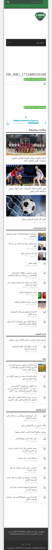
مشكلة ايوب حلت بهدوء (27, 458)
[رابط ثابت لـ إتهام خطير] (42, 266)
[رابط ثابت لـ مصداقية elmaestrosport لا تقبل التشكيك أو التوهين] (42, 237)
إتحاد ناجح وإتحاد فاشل (28, 292)
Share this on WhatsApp (36, 79)
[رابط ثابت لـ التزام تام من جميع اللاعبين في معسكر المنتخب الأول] (42, 500)
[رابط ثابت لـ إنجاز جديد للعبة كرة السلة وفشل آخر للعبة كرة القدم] (42, 285)
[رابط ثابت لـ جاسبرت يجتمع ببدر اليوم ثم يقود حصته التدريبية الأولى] (42, 480)
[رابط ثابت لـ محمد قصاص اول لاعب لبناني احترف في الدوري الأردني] (42, 451)
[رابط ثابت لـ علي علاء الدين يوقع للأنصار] (42, 441)
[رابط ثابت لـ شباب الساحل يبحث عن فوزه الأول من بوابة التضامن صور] (42, 379)
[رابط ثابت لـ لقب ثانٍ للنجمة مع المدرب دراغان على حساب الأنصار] (42, 419)
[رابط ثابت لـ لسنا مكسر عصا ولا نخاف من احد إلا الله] (42, 247)
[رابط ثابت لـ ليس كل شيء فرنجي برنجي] (26, 206)
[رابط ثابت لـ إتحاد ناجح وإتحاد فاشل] (42, 295)
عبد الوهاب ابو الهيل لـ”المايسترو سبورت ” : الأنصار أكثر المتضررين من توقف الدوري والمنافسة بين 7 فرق (22, 388)
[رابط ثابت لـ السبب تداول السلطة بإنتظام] (42, 305)
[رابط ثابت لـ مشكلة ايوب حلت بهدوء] (42, 461)
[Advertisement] (27, 29)
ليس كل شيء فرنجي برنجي (33, 219)
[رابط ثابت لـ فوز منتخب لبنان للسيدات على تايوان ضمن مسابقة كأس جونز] (26, 175)
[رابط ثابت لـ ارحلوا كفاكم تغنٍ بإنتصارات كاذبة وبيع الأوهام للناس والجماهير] (42, 324)
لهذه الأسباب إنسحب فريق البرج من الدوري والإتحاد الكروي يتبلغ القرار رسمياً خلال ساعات (23, 367)
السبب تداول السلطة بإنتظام (26, 302)
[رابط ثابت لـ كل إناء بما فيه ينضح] (42, 256)
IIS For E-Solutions (25, 548)
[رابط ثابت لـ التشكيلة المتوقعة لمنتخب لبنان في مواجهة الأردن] (42, 490)
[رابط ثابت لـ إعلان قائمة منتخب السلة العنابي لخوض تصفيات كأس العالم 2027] (26, 144)
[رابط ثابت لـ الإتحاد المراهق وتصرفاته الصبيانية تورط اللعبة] (42, 315)
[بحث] (8, 2)
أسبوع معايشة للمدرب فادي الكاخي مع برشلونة (26, 340)
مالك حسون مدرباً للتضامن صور (33, 425)
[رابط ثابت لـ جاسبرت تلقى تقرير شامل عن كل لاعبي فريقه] (42, 471)
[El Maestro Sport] (26, 16)
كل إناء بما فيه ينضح (29, 253)
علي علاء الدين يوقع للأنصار (26, 439)
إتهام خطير (32, 263)
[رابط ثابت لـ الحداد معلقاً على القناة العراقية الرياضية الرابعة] (42, 349)
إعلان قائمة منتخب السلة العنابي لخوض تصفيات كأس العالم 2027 (28, 159)
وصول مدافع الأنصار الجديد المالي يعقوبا (30, 432)
